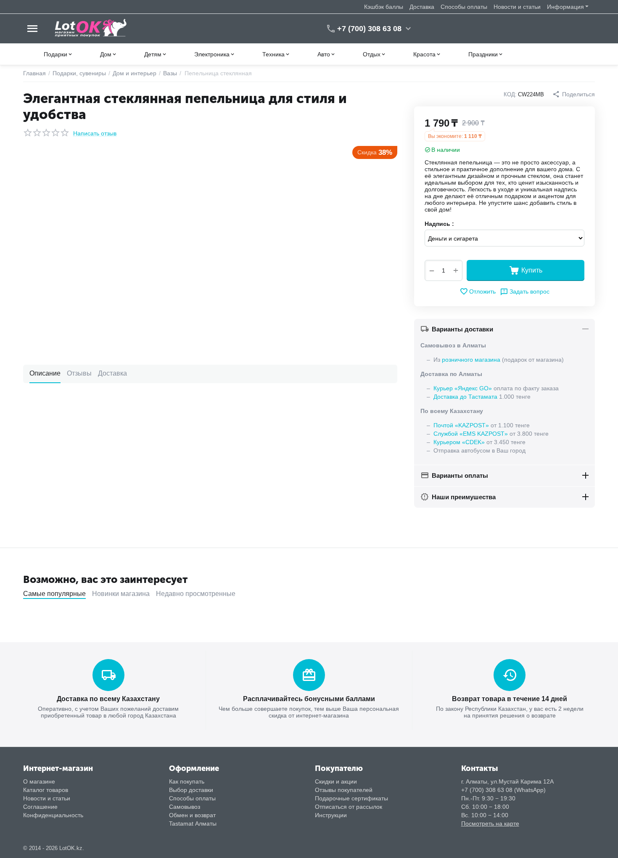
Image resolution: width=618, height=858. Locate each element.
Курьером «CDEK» (459, 442)
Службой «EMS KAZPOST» (470, 433)
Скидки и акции (336, 781)
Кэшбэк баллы (383, 6)
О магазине (39, 781)
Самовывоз (184, 806)
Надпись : (439, 223)
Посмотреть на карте (490, 823)
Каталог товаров (45, 789)
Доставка (421, 6)
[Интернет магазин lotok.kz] (91, 28)
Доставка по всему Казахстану (108, 698)
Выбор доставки (191, 789)
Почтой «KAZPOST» (461, 425)
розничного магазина (471, 359)
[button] (573, 94)
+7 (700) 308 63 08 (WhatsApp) (503, 789)
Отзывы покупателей (343, 789)
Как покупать (186, 781)
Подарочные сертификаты (351, 798)
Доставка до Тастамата (465, 396)
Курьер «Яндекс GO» (462, 388)
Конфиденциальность (53, 815)
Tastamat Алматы (193, 823)
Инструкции (331, 815)
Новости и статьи (517, 6)
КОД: (510, 94)
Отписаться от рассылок (348, 806)
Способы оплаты (464, 6)
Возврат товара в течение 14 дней (509, 698)
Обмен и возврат (192, 815)
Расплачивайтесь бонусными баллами (309, 698)
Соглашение (40, 806)
